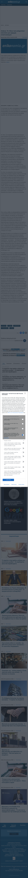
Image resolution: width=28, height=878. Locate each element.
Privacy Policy (21, 484)
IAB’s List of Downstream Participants (15, 412)
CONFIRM (8, 479)
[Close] (25, 393)
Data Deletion (6, 484)
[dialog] (14, 439)
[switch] (23, 419)
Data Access (14, 484)
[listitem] (14, 416)
